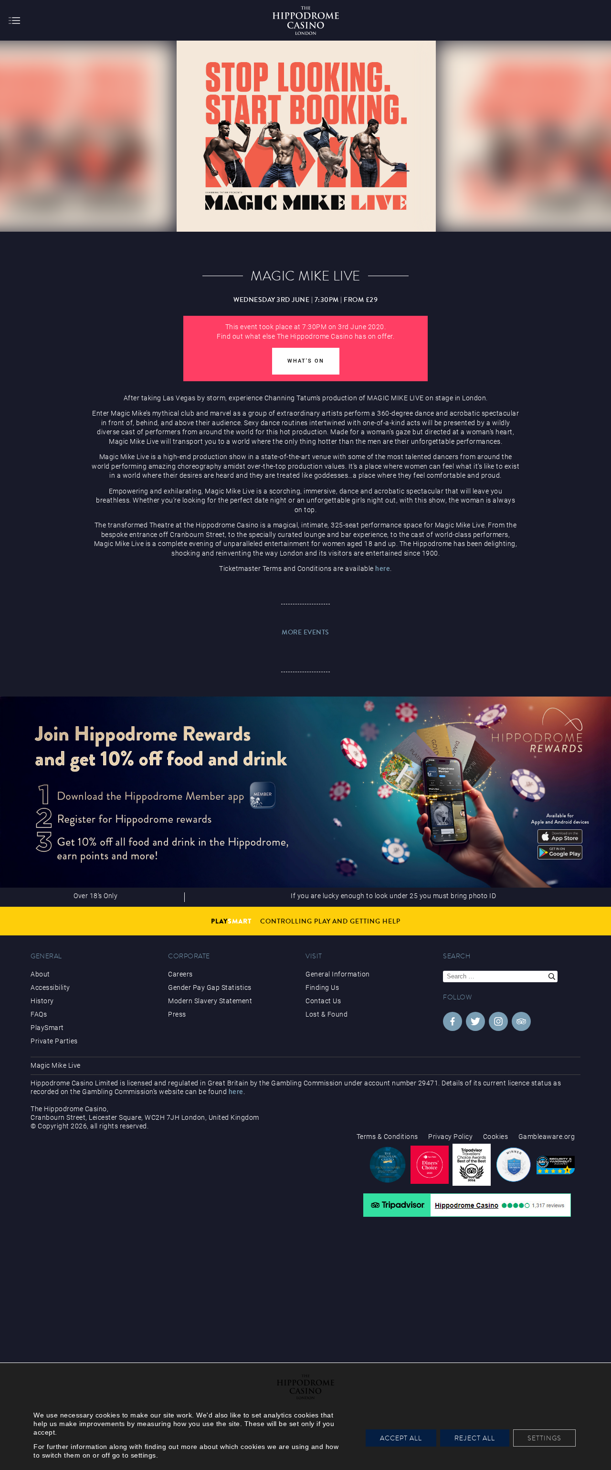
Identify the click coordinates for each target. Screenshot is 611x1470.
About (40, 974)
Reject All (474, 1438)
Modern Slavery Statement (210, 1001)
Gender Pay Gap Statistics (210, 987)
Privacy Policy (450, 1136)
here (382, 568)
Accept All (401, 1438)
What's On (305, 361)
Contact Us (323, 1001)
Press (177, 1014)
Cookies (495, 1136)
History (42, 1001)
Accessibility (50, 987)
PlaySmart (47, 1027)
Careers (180, 974)
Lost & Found (327, 1014)
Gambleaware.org (546, 1136)
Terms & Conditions (387, 1136)
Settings (544, 1438)
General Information (338, 974)
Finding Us (322, 987)
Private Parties (54, 1041)
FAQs (39, 1014)
